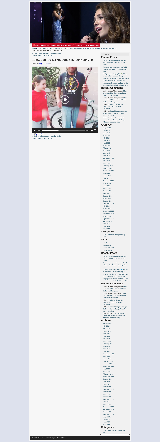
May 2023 (106, 150)
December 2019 (108, 171)
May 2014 (106, 229)
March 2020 (107, 163)
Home (34, 48)
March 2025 (107, 135)
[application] (65, 100)
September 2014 (108, 219)
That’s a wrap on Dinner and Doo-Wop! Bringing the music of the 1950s (115, 62)
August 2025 (107, 128)
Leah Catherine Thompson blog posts (51, 48)
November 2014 (108, 213)
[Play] (35, 130)
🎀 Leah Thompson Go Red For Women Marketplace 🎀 (53, 45)
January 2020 (108, 168)
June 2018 (106, 186)
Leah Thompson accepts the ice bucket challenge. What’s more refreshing (115, 113)
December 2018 (108, 181)
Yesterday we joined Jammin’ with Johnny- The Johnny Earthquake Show (115, 69)
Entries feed (107, 245)
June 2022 (106, 156)
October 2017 (107, 191)
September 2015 (108, 203)
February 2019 (108, 178)
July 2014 (106, 224)
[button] (65, 99)
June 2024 (106, 140)
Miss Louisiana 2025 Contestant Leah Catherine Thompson (115, 93)
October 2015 (107, 201)
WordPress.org (108, 250)
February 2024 (108, 148)
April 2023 (106, 153)
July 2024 (106, 138)
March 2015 (107, 208)
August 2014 (107, 221)
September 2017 (108, 193)
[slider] (63, 130)
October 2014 (107, 216)
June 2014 (106, 226)
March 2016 (107, 198)
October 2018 (107, 183)
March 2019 (107, 176)
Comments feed (108, 248)
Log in (105, 242)
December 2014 (108, 211)
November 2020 (108, 158)
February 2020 (108, 166)
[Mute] (92, 130)
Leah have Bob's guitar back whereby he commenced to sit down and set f (92, 48)
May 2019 (106, 173)
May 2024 (106, 143)
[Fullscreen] (95, 130)
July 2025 (106, 130)
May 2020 (106, 161)
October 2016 (107, 196)
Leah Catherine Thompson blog (87, 45)
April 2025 (106, 133)
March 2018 (107, 188)
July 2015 (106, 206)
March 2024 (107, 145)
